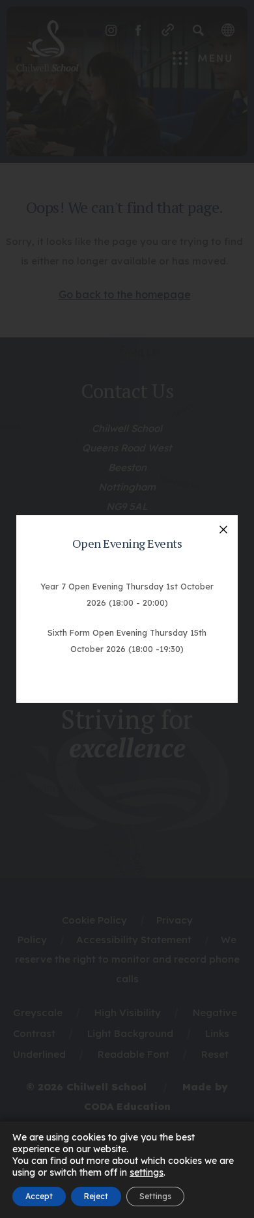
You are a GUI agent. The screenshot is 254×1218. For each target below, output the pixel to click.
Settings (155, 1196)
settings (146, 1172)
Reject (96, 1196)
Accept (39, 1196)
